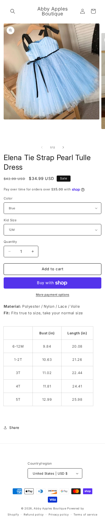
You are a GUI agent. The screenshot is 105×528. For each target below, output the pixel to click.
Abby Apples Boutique (50, 508)
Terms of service (85, 514)
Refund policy (34, 514)
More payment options (52, 294)
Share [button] (14, 427)
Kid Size (10, 220)
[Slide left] (41, 147)
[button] (12, 11)
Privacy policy (59, 514)
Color (8, 198)
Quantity (10, 242)
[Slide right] (63, 147)
